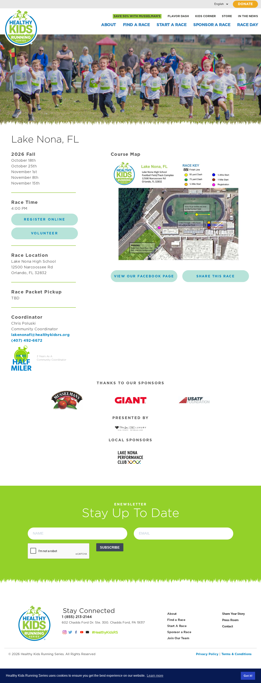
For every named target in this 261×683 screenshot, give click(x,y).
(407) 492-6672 (26, 341)
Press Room (230, 620)
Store (227, 16)
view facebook (144, 276)
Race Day (247, 25)
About (108, 25)
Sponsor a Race (211, 25)
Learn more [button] (155, 675)
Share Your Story (233, 613)
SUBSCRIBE (110, 547)
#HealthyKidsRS (105, 632)
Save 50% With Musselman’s (137, 16)
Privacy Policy (207, 654)
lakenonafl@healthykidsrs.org (40, 335)
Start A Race (171, 25)
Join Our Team (178, 638)
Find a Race (136, 25)
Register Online (44, 219)
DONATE (245, 4)
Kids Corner (205, 16)
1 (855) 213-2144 (77, 617)
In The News (248, 16)
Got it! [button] (248, 675)
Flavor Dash (178, 16)
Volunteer (44, 233)
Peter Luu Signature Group (130, 429)
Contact (227, 626)
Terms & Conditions (236, 654)
